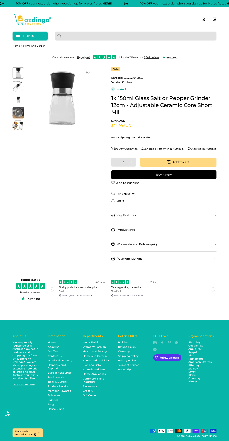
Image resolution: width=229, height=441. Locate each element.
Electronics (90, 386)
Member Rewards (59, 390)
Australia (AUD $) (25, 434)
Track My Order (57, 381)
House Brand (56, 409)
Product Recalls (58, 386)
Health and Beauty (95, 351)
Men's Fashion (92, 342)
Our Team (54, 351)
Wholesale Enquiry (60, 360)
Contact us (55, 356)
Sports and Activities (96, 360)
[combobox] (135, 36)
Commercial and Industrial (93, 380)
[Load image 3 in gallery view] (18, 99)
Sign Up (53, 400)
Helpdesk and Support (57, 366)
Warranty (124, 351)
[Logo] (32, 19)
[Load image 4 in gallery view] (18, 112)
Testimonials (56, 377)
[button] (214, 19)
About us (53, 346)
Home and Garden (34, 45)
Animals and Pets (94, 369)
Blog (51, 404)
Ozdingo (190, 436)
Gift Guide (89, 395)
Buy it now (164, 174)
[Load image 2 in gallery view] (18, 86)
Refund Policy (127, 346)
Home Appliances (94, 374)
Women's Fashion (94, 346)
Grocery (88, 390)
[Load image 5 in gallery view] (18, 126)
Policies (123, 342)
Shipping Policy (128, 356)
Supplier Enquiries (60, 372)
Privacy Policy (127, 360)
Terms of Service (128, 365)
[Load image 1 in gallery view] (18, 73)
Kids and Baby (92, 365)
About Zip (124, 369)
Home (16, 45)
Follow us (54, 395)
